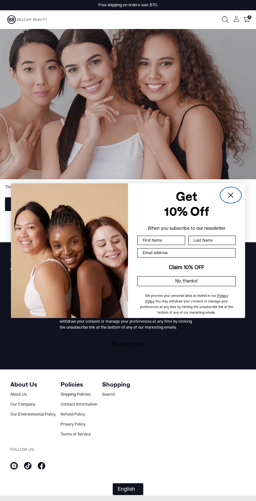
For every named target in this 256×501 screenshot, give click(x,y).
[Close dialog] (230, 195)
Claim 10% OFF (186, 267)
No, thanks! (186, 281)
